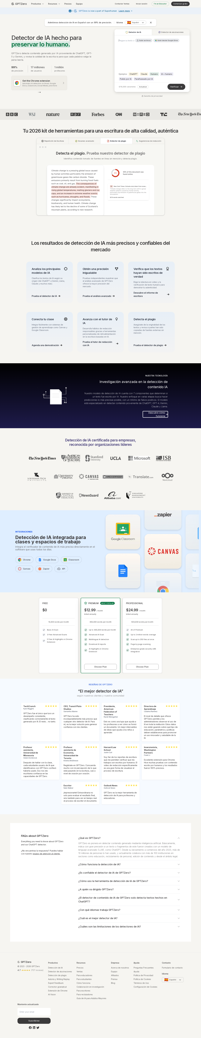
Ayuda (136, 977)
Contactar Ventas (122, 4)
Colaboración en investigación (90, 992)
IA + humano (166, 74)
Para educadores (84, 981)
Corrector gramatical (57, 992)
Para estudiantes (84, 984)
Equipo (79, 4)
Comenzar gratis (180, 4)
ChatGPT (133, 74)
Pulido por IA (125, 79)
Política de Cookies (142, 984)
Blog (113, 988)
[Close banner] (150, 22)
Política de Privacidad (143, 981)
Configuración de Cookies (145, 992)
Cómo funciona (83, 988)
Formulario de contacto (172, 973)
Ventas (80, 977)
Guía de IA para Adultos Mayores (91, 1003)
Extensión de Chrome (57, 996)
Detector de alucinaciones (60, 977)
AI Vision (52, 1000)
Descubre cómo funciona (156, 420)
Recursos (52, 4)
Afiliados (115, 981)
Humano (154, 74)
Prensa (114, 984)
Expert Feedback (55, 988)
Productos (36, 4)
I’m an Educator (160, 4)
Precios (68, 4)
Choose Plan (100, 672)
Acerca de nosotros (120, 973)
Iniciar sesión (141, 4)
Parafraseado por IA (144, 79)
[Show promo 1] (38, 92)
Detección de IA (55, 973)
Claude (144, 74)
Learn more (124, 11)
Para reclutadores (85, 1000)
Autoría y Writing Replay (59, 984)
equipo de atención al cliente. (46, 859)
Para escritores (83, 996)
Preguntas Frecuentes (144, 973)
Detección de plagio (57, 981)
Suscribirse (34, 1026)
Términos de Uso (141, 988)
